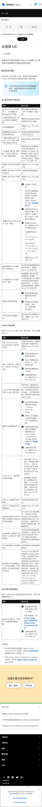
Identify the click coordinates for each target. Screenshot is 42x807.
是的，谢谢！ (14, 686)
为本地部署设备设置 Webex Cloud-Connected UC (21, 720)
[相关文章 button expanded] (39, 707)
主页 (2, 13)
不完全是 (29, 686)
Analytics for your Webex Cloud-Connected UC (20, 726)
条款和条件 (6, 780)
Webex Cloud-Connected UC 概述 (15, 714)
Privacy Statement (20, 798)
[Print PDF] (15, 39)
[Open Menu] (40, 4)
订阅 (22, 39)
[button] (35, 4)
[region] (21, 796)
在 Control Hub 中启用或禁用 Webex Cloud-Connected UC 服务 (31, 623)
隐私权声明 (6, 783)
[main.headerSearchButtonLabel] (31, 4)
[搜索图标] (31, 5)
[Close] (39, 789)
